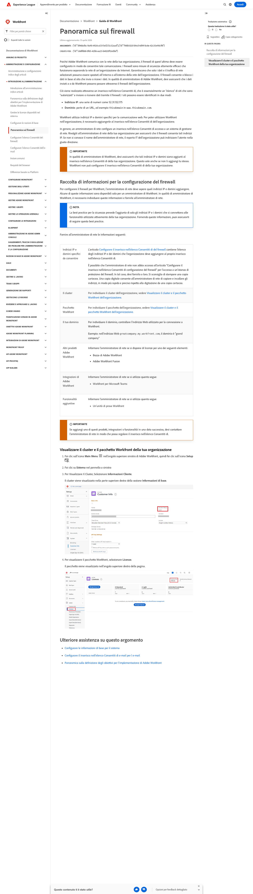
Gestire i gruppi (15, 207)
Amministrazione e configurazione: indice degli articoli (24, 72)
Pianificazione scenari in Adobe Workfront (21, 319)
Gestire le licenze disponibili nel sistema (25, 114)
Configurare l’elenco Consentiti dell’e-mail (28, 149)
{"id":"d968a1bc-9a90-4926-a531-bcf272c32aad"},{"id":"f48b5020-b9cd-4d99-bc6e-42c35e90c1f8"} (119, 45)
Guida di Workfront (110, 21)
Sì (212, 29)
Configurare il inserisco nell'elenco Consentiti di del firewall (132, 249)
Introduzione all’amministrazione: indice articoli (26, 90)
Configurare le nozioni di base (24, 122)
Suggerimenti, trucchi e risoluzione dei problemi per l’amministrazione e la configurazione (25, 246)
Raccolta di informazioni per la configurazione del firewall (221, 52)
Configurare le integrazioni (22, 221)
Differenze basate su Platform (24, 172)
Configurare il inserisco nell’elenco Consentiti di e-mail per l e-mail (102, 655)
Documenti (11, 270)
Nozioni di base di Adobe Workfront (24, 256)
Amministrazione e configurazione (23, 64)
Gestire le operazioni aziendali (23, 214)
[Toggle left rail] (46, 13)
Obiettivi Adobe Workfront (19, 326)
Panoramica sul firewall (23, 130)
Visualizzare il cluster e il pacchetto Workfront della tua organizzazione (227, 62)
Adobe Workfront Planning (20, 333)
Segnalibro (214, 37)
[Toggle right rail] (206, 13)
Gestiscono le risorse (17, 297)
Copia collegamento (233, 37)
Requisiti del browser (20, 165)
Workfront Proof (15, 347)
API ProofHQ (12, 361)
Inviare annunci (17, 158)
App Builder (11, 368)
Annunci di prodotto (16, 57)
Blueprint (13, 228)
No (220, 29)
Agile (8, 263)
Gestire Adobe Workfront (21, 200)
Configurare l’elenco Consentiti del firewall (26, 139)
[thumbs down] (144, 889)
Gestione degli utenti (18, 186)
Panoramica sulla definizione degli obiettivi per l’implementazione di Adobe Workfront (113, 662)
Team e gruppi (12, 283)
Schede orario (13, 311)
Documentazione (69, 21)
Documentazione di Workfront (22, 50)
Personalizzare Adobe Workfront (25, 193)
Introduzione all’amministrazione (25, 81)
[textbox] (25, 31)
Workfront (89, 21)
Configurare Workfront (20, 179)
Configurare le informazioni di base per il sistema (92, 648)
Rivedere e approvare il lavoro (21, 304)
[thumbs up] (136, 889)
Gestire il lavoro (14, 277)
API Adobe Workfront (16, 354)
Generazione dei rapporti (18, 290)
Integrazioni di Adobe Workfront (22, 340)
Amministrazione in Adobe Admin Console (24, 235)
